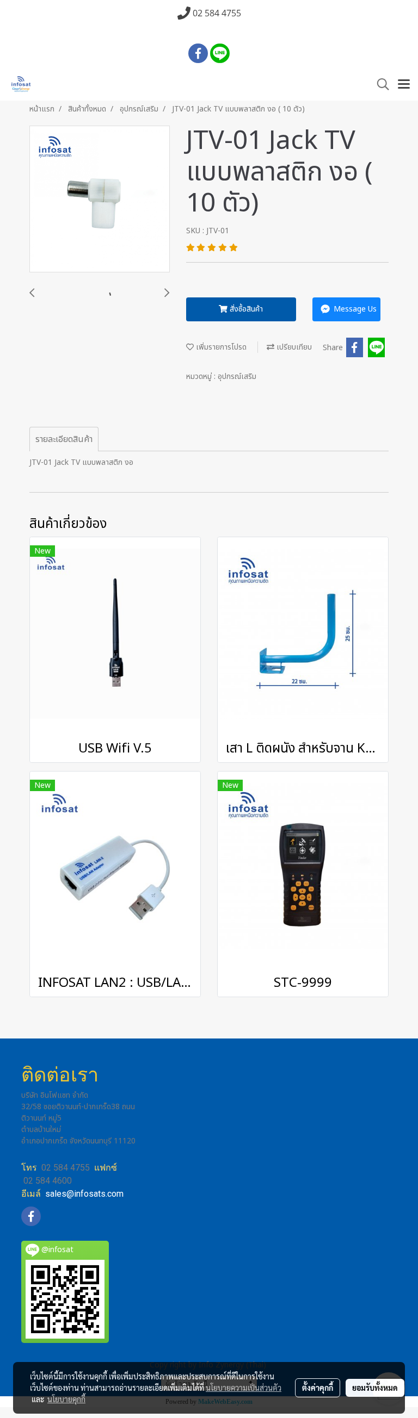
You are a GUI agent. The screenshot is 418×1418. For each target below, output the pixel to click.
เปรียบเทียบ (293, 347)
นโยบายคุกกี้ (66, 1399)
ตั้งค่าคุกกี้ (317, 1387)
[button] (379, 84)
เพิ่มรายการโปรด (220, 347)
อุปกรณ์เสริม (237, 376)
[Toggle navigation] (404, 85)
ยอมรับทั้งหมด (375, 1387)
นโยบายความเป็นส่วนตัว (243, 1387)
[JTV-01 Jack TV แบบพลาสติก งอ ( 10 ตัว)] (99, 199)
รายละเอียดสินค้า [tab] (64, 439)
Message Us (354, 309)
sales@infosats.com (84, 1194)
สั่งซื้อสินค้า (245, 309)
